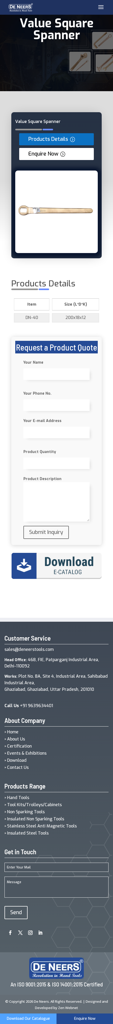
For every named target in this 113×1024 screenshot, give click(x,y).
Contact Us (18, 767)
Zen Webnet (68, 1007)
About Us (16, 739)
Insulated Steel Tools (28, 833)
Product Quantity (39, 451)
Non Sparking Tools (26, 812)
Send (16, 912)
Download (17, 760)
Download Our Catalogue (28, 1018)
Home (12, 732)
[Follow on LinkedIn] (38, 931)
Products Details (48, 139)
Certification (19, 746)
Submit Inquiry (46, 532)
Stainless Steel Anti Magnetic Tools (42, 826)
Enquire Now (43, 153)
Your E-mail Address (42, 420)
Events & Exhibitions (27, 753)
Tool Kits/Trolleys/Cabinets (34, 804)
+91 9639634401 (28, 705)
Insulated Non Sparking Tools (35, 819)
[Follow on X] (18, 931)
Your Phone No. (37, 393)
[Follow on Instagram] (28, 931)
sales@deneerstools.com (29, 649)
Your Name (33, 362)
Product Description (42, 478)
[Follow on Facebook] (8, 931)
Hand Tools (18, 797)
